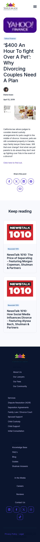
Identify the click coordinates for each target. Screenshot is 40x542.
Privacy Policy (11, 534)
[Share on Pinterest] (31, 181)
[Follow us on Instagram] (31, 510)
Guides (15, 461)
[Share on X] (16, 181)
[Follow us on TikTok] (20, 517)
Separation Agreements (18, 407)
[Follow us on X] (24, 510)
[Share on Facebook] (9, 181)
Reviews (20, 494)
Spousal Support (15, 417)
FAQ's (14, 452)
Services (11, 398)
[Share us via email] (20, 189)
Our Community (20, 386)
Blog (14, 457)
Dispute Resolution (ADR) (19, 403)
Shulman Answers (20, 466)
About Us (17, 372)
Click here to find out (12, 163)
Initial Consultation (16, 431)
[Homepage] (10, 7)
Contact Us (20, 502)
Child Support (14, 426)
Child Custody (14, 421)
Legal (21, 534)
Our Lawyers (18, 377)
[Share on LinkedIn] (24, 181)
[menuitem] (20, 378)
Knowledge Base (19, 447)
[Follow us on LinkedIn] (9, 510)
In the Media (20, 478)
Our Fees (17, 381)
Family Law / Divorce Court (20, 412)
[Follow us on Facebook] (16, 510)
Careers (20, 486)
